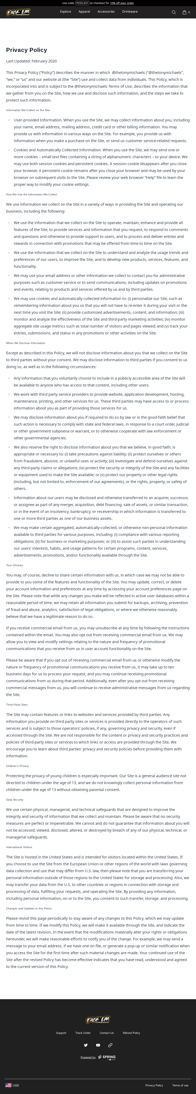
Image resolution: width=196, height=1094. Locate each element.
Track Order (83, 1032)
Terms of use (180, 1085)
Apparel (84, 11)
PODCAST (82, 3)
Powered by (88, 1057)
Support (61, 1032)
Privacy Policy (154, 1085)
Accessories (106, 11)
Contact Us (107, 1032)
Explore (65, 11)
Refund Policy (131, 1032)
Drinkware (130, 11)
